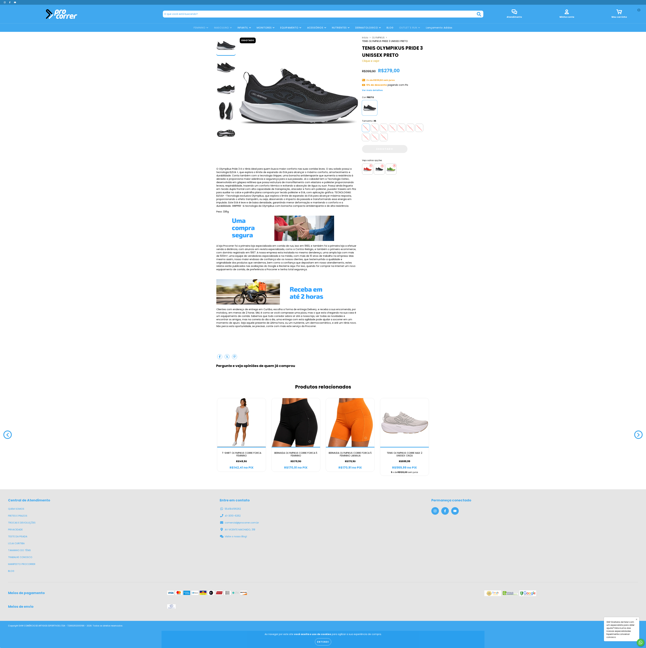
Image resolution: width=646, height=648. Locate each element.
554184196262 (233, 509)
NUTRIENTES (340, 27)
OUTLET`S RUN (408, 27)
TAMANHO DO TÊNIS (19, 550)
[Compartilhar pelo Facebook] (220, 358)
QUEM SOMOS (16, 509)
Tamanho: (369, 120)
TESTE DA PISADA (17, 536)
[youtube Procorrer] (15, 2)
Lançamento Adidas (439, 27)
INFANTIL (243, 27)
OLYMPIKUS (378, 37)
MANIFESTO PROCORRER (21, 564)
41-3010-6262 (233, 515)
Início (365, 37)
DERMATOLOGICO (367, 27)
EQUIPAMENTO (289, 27)
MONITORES (265, 27)
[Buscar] (479, 14)
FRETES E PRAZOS (17, 515)
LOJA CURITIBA (16, 543)
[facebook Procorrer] (10, 2)
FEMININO (200, 27)
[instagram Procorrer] (5, 2)
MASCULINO (222, 27)
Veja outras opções (372, 160)
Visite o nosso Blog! (236, 536)
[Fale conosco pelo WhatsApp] (640, 642)
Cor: (368, 97)
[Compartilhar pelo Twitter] (227, 358)
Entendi (323, 641)
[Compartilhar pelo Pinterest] (234, 358)
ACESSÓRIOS (315, 27)
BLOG (390, 27)
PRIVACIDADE (15, 529)
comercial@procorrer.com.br (242, 522)
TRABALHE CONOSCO (20, 557)
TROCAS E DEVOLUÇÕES (21, 522)
